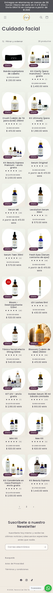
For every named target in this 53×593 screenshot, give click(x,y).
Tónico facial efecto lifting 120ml (13, 350)
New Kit (39, 438)
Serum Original (39, 163)
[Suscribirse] (45, 547)
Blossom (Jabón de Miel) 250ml (39, 350)
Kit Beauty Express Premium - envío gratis (13, 165)
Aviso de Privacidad (14, 563)
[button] (5, 17)
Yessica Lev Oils (20, 590)
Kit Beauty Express (39, 480)
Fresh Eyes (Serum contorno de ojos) (39, 256)
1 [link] (19, 506)
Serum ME (13, 209)
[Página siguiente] (33, 507)
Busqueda (10, 558)
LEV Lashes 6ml (39, 302)
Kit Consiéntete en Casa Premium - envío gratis (13, 483)
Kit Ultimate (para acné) (39, 119)
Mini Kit (14, 438)
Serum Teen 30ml (13, 255)
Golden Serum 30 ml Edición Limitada (39, 395)
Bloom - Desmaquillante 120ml (13, 305)
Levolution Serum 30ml (39, 210)
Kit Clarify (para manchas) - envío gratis (39, 73)
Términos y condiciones (16, 569)
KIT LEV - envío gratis (14, 395)
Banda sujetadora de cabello (13, 72)
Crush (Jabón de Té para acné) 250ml (13, 119)
